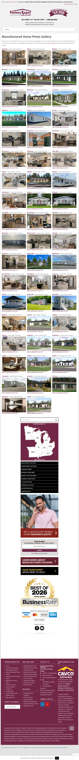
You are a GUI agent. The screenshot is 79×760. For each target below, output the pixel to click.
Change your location (46, 694)
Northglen (30, 274)
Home (7, 666)
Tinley (54, 356)
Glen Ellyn (55, 151)
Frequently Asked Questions (28, 694)
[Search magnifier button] (56, 419)
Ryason (4, 315)
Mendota (5, 233)
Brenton (55, 69)
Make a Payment (10, 697)
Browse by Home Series (28, 472)
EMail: (44, 675)
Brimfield (30, 90)
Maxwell (55, 212)
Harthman (5, 192)
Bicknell (4, 69)
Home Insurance (28, 697)
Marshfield (30, 212)
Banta (29, 49)
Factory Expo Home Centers (9, 2)
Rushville (55, 294)
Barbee (54, 49)
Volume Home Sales (27, 488)
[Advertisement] (39, 644)
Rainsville (30, 294)
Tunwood (5, 376)
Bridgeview (6, 90)
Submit (39, 550)
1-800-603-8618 (51, 20)
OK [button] (57, 758)
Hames (54, 172)
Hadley (29, 172)
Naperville (30, 253)
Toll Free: (45, 673)
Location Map (9, 691)
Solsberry (55, 335)
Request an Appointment (29, 475)
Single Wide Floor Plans (28, 463)
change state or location (70, 4)
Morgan (55, 233)
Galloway (30, 151)
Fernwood (55, 131)
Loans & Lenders (10, 687)
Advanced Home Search (28, 479)
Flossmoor (5, 151)
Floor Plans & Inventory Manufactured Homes (12, 669)
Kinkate (55, 192)
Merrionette (31, 233)
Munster (5, 253)
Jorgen (29, 192)
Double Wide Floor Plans (29, 466)
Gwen (4, 172)
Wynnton (5, 397)
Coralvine (55, 90)
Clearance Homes (26, 469)
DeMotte (5, 110)
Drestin (4, 131)
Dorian (54, 110)
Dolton (29, 110)
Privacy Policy (63, 747)
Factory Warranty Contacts (31, 703)
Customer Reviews (11, 685)
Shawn (4, 335)
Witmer (54, 376)
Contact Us (9, 689)
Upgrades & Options (27, 485)
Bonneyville (31, 69)
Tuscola (29, 376)
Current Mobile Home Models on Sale (12, 694)
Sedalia (54, 315)
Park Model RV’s (26, 491)
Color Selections (26, 482)
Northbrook (6, 274)
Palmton (55, 274)
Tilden (29, 356)
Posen (4, 294)
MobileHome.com (28, 706)
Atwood (4, 49)
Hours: (44, 677)
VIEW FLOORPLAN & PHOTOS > (10, 65)
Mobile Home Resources (30, 701)
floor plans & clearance (51, 43)
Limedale (5, 212)
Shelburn (30, 335)
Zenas (29, 397)
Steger (4, 356)
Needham (55, 253)
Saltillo (29, 315)
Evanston (30, 131)
